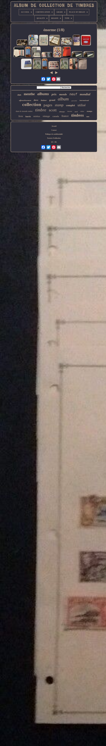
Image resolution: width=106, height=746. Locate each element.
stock (76, 111)
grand (52, 100)
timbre (40, 110)
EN (52, 142)
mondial (85, 94)
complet (70, 105)
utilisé (82, 105)
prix (54, 94)
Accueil (54, 126)
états (19, 95)
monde (63, 94)
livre (20, 116)
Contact (54, 130)
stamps (89, 111)
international (84, 100)
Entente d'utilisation (54, 138)
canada (55, 116)
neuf (73, 94)
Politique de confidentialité (54, 134)
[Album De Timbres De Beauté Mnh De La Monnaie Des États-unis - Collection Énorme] (47, 55)
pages (48, 105)
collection (31, 104)
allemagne (62, 111)
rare (87, 117)
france (65, 116)
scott (53, 110)
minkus (36, 116)
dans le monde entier (24, 111)
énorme (69, 111)
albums (43, 94)
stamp (59, 105)
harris (28, 116)
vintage (46, 116)
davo (36, 100)
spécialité (74, 100)
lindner (44, 100)
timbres (77, 115)
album (63, 99)
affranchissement (25, 100)
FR (56, 142)
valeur (82, 111)
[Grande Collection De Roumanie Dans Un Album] (57, 52)
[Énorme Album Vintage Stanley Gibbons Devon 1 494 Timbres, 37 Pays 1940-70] (19, 52)
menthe (29, 94)
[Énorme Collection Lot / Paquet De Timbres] (66, 41)
